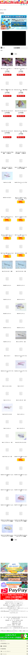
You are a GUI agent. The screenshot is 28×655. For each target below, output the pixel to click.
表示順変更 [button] (17, 47)
